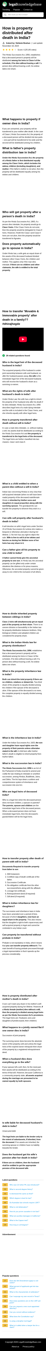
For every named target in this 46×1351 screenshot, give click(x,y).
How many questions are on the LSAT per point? (25, 1302)
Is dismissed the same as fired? (21, 1194)
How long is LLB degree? (19, 1225)
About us (15, 1347)
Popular (16, 10)
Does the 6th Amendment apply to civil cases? (24, 1282)
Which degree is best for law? (21, 1198)
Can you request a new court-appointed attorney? (24, 1307)
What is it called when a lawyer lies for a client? (24, 1326)
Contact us (27, 10)
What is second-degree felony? (21, 1189)
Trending (6, 10)
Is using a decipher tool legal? (21, 1321)
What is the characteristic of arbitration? (24, 1292)
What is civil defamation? (19, 1207)
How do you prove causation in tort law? (24, 1211)
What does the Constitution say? (22, 1316)
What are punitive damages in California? (25, 1216)
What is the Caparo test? (19, 1220)
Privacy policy (28, 1347)
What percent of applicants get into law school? (24, 1287)
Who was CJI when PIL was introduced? (24, 1185)
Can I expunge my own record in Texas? (25, 1296)
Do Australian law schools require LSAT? (25, 1203)
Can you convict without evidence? (22, 1312)
